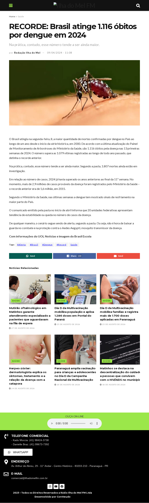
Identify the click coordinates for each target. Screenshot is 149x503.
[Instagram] (50, 486)
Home (12, 16)
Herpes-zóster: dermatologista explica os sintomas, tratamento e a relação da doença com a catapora (28, 376)
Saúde (21, 16)
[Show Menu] (11, 5)
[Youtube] (56, 486)
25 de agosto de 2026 (68, 324)
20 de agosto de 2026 (68, 384)
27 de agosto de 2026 (23, 328)
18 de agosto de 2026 (114, 384)
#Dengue (47, 244)
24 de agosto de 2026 (23, 388)
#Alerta (21, 244)
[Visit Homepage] (74, 5)
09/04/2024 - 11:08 (59, 52)
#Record (61, 244)
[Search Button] (138, 5)
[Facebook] (62, 486)
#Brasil (34, 244)
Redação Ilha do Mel (27, 52)
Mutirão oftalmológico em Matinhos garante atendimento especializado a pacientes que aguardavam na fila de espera (30, 315)
